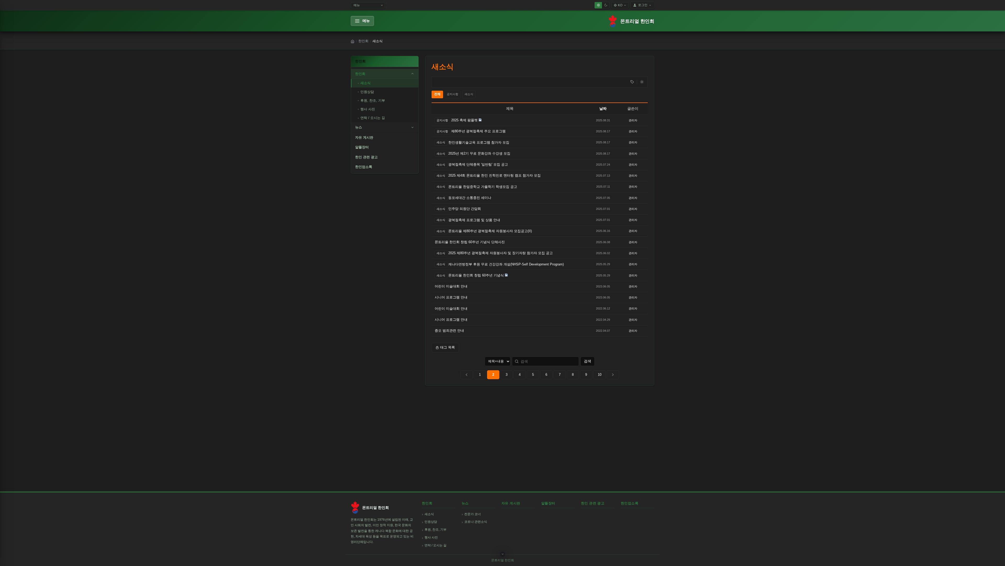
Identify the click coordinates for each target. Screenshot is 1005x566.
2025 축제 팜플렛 (464, 120)
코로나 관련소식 (475, 522)
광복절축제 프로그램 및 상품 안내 (474, 220)
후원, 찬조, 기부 (372, 100)
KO (620, 5)
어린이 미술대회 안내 (451, 286)
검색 (587, 361)
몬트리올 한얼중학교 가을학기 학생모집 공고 (482, 187)
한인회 (363, 41)
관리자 (633, 120)
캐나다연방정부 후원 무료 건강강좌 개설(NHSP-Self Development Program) (506, 264)
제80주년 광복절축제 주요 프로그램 (478, 131)
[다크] (605, 5)
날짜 (603, 108)
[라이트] (598, 5)
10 (599, 375)
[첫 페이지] (466, 374)
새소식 (365, 83)
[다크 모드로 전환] (641, 82)
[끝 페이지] (613, 374)
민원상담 (367, 92)
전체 (437, 94)
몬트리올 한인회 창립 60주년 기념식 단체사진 (470, 242)
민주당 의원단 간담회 (464, 209)
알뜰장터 (362, 147)
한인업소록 (363, 167)
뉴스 (358, 127)
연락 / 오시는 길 (372, 118)
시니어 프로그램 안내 (451, 297)
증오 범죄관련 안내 (449, 331)
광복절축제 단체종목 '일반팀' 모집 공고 (478, 164)
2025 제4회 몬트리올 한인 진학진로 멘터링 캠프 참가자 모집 (494, 175)
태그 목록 (447, 347)
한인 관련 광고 (366, 157)
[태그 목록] (632, 82)
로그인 (642, 5)
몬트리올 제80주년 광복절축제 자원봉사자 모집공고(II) (490, 231)
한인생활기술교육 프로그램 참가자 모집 (478, 142)
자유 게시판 (364, 137)
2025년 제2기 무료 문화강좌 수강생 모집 (479, 153)
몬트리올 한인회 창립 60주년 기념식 (476, 275)
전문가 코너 (472, 514)
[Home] (352, 41)
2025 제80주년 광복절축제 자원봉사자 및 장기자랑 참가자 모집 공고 (500, 253)
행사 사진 (367, 109)
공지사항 (452, 94)
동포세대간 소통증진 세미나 (469, 198)
